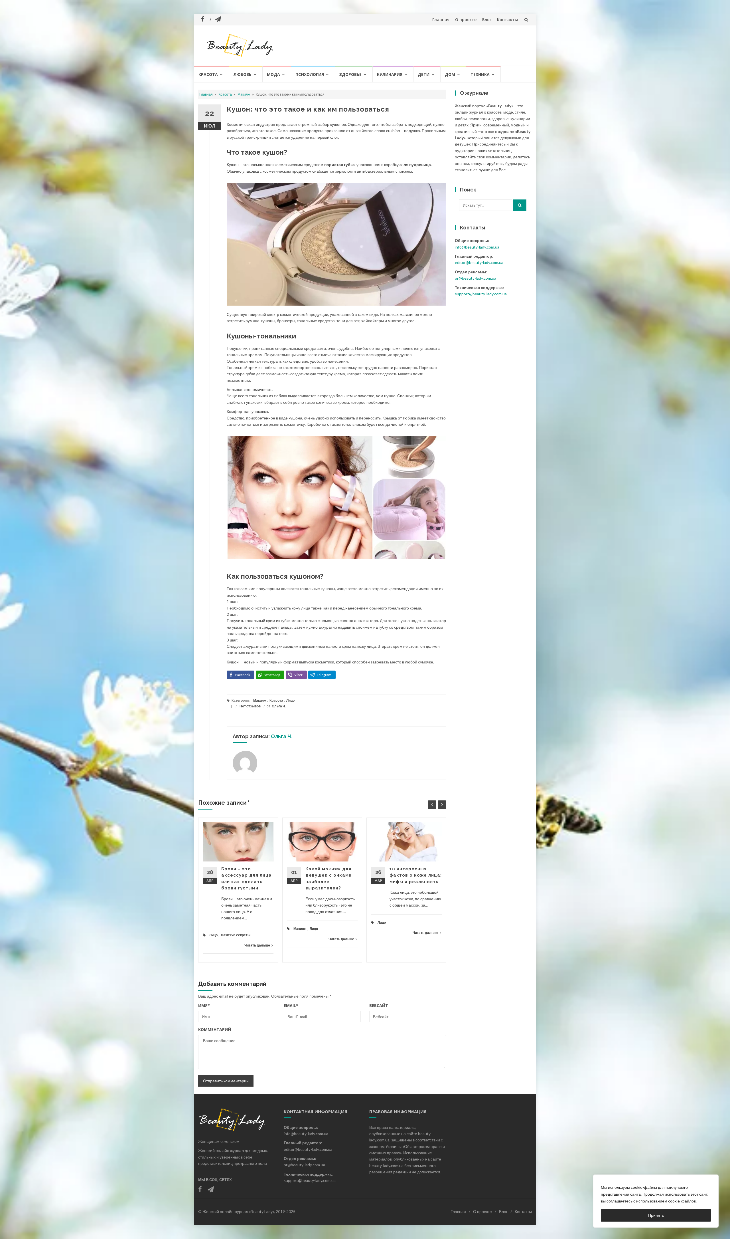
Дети (423, 74)
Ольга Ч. (279, 706)
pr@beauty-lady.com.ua (475, 278)
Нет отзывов (250, 706)
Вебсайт (378, 1005)
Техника (480, 74)
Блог (486, 19)
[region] (656, 1201)
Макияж (244, 94)
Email (291, 1005)
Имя (204, 1005)
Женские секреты (235, 935)
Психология (309, 74)
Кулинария (389, 74)
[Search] (519, 205)
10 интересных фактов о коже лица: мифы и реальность (416, 875)
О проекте (465, 19)
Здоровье (350, 74)
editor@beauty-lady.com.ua (479, 262)
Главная (440, 19)
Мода (273, 74)
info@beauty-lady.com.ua (477, 247)
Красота (208, 74)
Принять (656, 1215)
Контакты (507, 19)
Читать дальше (257, 945)
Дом (450, 74)
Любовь (242, 74)
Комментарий (214, 1029)
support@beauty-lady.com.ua (481, 293)
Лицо (290, 700)
